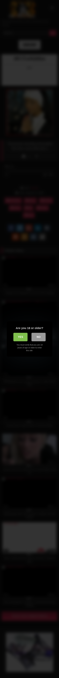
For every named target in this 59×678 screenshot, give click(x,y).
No (38, 337)
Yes (20, 337)
